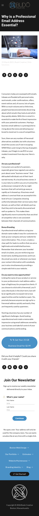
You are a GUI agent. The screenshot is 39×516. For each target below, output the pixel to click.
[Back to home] (19, 5)
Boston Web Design (18, 448)
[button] (3, 5)
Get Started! (20, 474)
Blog (29, 467)
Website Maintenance (18, 461)
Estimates (27, 454)
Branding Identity (13, 467)
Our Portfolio (11, 454)
